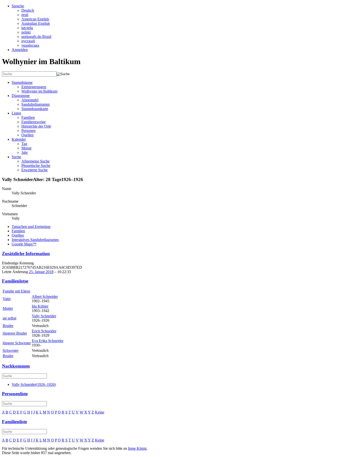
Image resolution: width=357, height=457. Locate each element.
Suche (16, 157)
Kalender (19, 139)
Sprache (18, 6)
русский (28, 41)
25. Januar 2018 (41, 272)
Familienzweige (33, 122)
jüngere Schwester (17, 343)
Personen (28, 131)
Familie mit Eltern (16, 291)
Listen (16, 113)
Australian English (35, 23)
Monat (26, 148)
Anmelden (20, 50)
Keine (99, 412)
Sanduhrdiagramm (35, 104)
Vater (7, 299)
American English (35, 19)
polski (26, 32)
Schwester (10, 350)
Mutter (8, 308)
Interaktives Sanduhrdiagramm (35, 240)
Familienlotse (15, 281)
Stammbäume (22, 82)
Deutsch (27, 10)
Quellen (27, 135)
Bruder (8, 326)
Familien (28, 117)
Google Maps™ (24, 244)
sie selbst (9, 318)
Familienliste (14, 421)
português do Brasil (36, 36)
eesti (24, 15)
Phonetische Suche (35, 166)
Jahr (24, 152)
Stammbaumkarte (34, 109)
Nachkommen (16, 366)
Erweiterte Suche (34, 170)
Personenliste (15, 393)
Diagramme (21, 96)
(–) (34, 384)
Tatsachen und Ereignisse (31, 226)
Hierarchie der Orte (36, 126)
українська (30, 45)
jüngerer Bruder (15, 333)
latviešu (27, 28)
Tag (24, 144)
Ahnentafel (29, 100)
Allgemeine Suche (35, 161)
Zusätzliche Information (26, 253)
